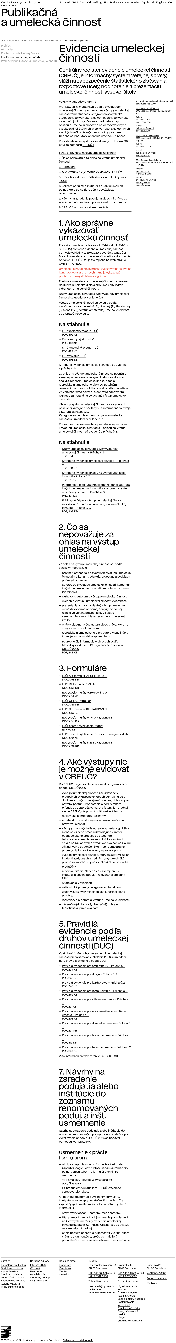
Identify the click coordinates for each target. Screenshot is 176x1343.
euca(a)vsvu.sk (143, 131)
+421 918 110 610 (143, 171)
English (161, 2)
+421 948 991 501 (127, 1273)
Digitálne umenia (127, 1286)
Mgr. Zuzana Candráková (147, 135)
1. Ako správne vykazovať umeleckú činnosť (87, 153)
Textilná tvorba (126, 1296)
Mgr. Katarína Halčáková (147, 108)
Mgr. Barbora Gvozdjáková (148, 160)
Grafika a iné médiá (129, 1308)
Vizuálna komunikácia (130, 1321)
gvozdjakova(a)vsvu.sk (146, 180)
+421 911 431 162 (143, 120)
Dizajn (121, 1318)
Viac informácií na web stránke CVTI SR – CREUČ (91, 1056)
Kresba (122, 1290)
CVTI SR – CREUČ (70, 264)
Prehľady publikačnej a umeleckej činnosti (29, 61)
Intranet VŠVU (69, 2)
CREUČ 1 (88, 145)
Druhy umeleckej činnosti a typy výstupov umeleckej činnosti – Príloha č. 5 (90, 453)
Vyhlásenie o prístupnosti (78, 1340)
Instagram (65, 1265)
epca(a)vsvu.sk (143, 182)
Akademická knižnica (18, 41)
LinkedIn (64, 1274)
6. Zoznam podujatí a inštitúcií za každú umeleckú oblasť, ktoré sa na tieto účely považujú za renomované (91, 190)
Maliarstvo (95, 1290)
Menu (171, 2)
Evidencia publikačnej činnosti (21, 53)
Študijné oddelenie (12, 1274)
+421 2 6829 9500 (127, 1276)
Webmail (92, 2)
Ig (101, 2)
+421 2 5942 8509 (156, 1273)
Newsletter (36, 1271)
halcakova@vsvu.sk (145, 128)
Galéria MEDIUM (10, 1284)
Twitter (63, 1271)
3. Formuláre (67, 167)
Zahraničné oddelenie (13, 1278)
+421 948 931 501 (98, 1273)
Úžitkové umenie (127, 1293)
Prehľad (6, 46)
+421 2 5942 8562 (143, 122)
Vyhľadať (148, 2)
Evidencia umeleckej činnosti (75, 41)
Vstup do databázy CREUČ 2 (77, 102)
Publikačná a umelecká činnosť (45, 41)
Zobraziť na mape (98, 1281)
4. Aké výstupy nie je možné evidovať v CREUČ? (90, 172)
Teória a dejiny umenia (101, 1286)
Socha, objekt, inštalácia (132, 1299)
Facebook (65, 1268)
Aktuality (7, 49)
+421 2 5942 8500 (98, 1276)
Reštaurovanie (126, 1302)
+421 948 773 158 (143, 147)
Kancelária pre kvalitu (13, 1265)
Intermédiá (124, 1305)
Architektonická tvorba (102, 1293)
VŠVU (3, 41)
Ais (82, 2)
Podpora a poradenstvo (125, 2)
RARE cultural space (12, 1287)
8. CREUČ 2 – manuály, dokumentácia (83, 207)
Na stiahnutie (37, 1274)
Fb (106, 2)
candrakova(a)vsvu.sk (146, 153)
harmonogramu (95, 276)
